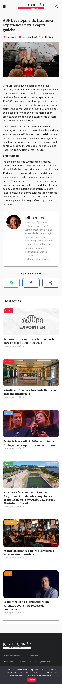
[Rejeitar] (57, 675)
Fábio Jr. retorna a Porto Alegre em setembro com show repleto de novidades (26, 605)
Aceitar (31, 680)
